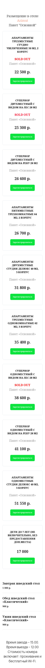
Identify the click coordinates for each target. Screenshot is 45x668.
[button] (22, 81)
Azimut (22, 20)
